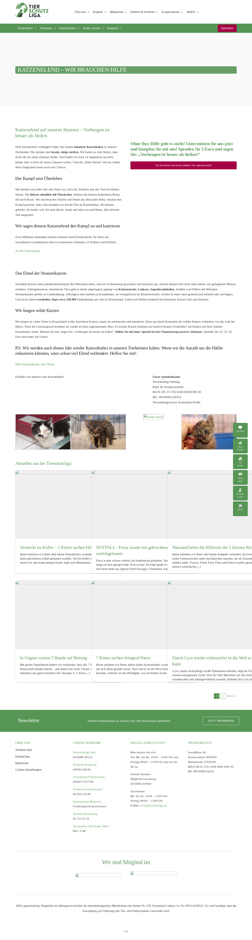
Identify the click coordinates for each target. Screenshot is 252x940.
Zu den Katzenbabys (27, 250)
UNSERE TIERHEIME (87, 742)
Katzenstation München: (87, 801)
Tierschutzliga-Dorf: (85, 752)
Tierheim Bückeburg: (85, 813)
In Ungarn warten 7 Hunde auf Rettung (53, 657)
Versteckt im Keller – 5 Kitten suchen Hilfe (57, 547)
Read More (242, 440)
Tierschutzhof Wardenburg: (89, 776)
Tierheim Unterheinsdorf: (88, 789)
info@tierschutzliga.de (153, 805)
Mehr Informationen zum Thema (35, 364)
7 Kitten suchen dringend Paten (123, 657)
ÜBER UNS (22, 742)
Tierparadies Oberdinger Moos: (91, 826)
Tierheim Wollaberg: (85, 764)
